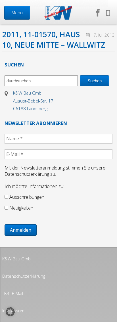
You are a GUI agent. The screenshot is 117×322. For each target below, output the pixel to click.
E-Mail (17, 293)
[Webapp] (108, 12)
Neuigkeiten (20, 208)
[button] (10, 312)
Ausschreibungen (26, 197)
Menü (17, 12)
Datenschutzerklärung (23, 276)
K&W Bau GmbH (18, 259)
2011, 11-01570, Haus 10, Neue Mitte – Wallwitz (53, 39)
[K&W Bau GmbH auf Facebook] (99, 12)
